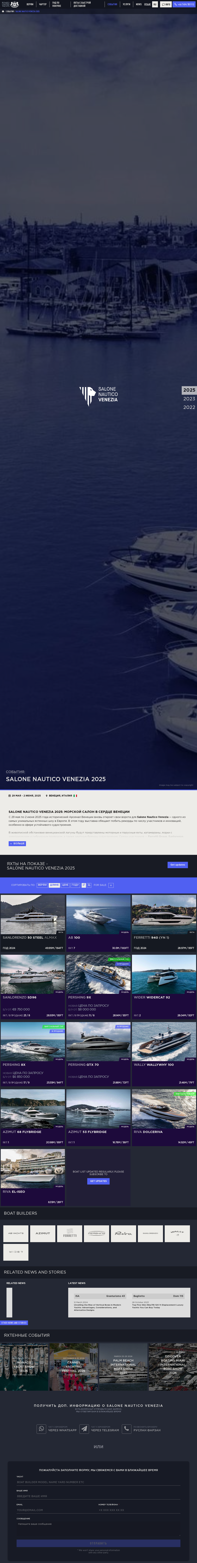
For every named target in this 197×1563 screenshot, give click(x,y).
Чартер (43, 4)
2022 (189, 408)
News (139, 4)
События (112, 4)
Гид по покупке (56, 4)
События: (15, 772)
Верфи (30, 4)
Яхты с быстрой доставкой (82, 4)
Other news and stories (14, 1322)
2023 (189, 399)
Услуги (126, 4)
